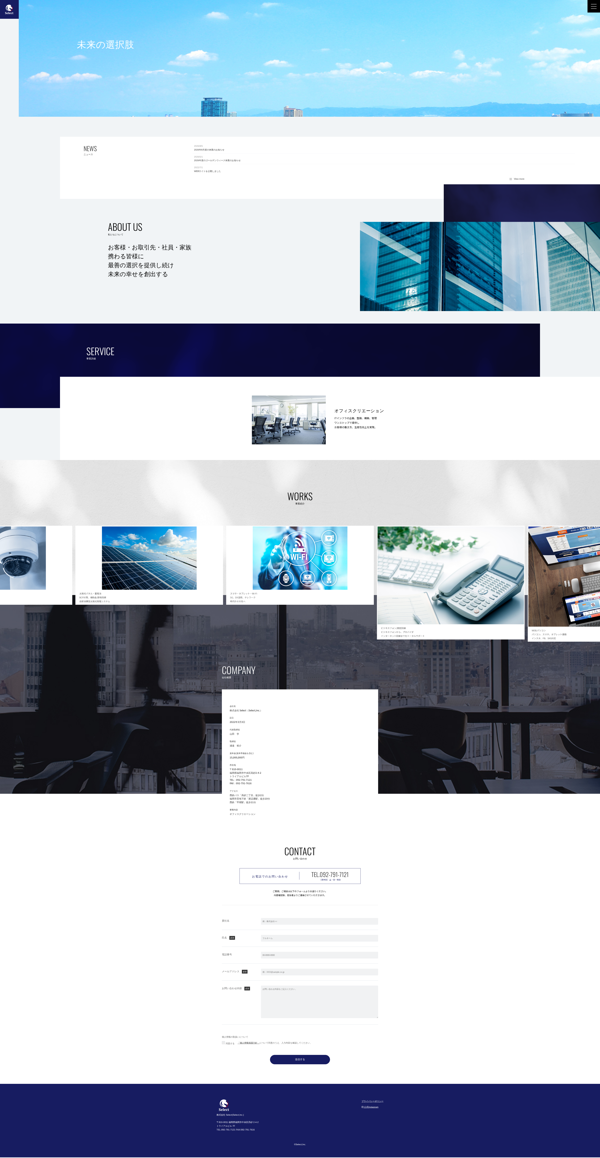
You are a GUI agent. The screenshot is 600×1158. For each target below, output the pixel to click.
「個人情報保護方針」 (249, 1043)
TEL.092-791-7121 (330, 874)
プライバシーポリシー (372, 1101)
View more (518, 179)
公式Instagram (370, 1107)
